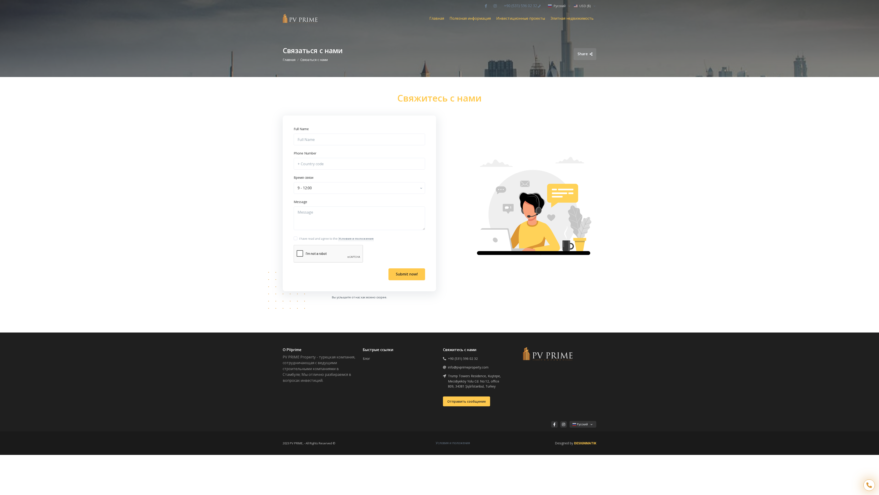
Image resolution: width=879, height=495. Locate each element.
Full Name (301, 129)
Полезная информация (470, 18)
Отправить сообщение (466, 401)
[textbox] (305, 187)
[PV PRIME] (300, 18)
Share (583, 53)
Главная (436, 18)
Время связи (303, 177)
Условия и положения (453, 443)
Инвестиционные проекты (520, 18)
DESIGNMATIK (585, 443)
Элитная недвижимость (572, 18)
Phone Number (305, 153)
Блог (366, 358)
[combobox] (359, 188)
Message (300, 202)
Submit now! (407, 274)
